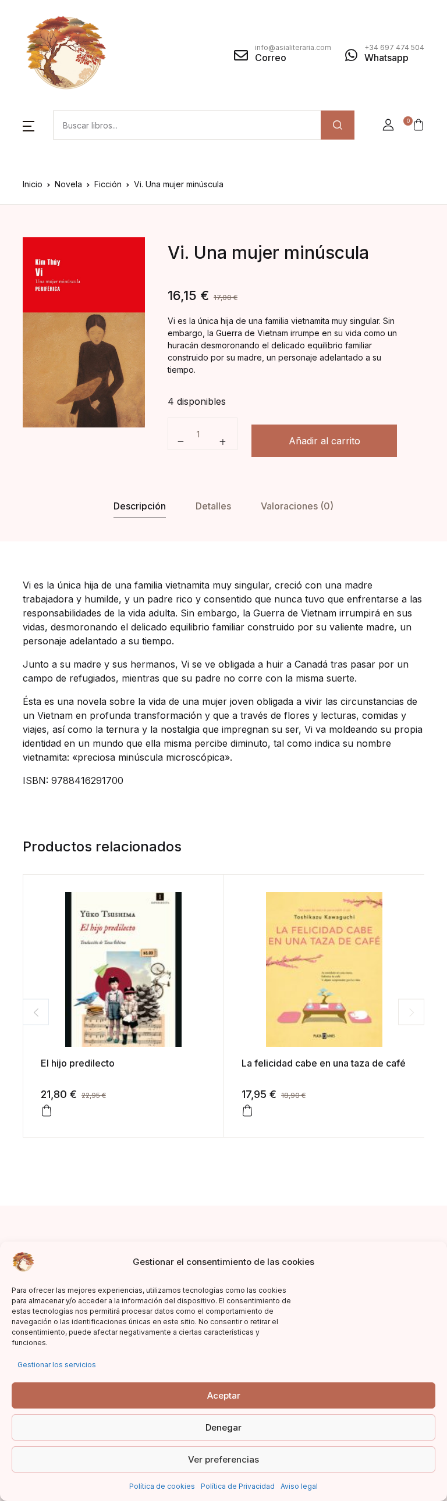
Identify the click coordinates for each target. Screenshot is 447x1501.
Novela (68, 184)
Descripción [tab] (139, 506)
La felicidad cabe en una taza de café (324, 1063)
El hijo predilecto (78, 1063)
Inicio (32, 184)
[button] (28, 125)
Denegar (223, 1427)
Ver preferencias (223, 1459)
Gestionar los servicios (56, 1364)
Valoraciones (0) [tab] (297, 506)
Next (411, 1012)
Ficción (108, 184)
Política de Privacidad (238, 1486)
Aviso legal (299, 1486)
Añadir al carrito (324, 441)
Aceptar (223, 1395)
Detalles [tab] (213, 506)
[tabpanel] (84, 332)
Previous (36, 1012)
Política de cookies (162, 1486)
